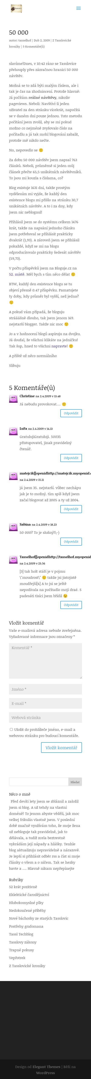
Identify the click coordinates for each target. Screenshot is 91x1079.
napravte (59, 345)
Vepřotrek (17, 957)
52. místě (16, 274)
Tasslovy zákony (22, 941)
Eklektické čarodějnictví (29, 894)
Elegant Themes (46, 1066)
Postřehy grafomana (26, 926)
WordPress (45, 1072)
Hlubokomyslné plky (26, 902)
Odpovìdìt (71, 413)
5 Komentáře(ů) (34, 46)
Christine (27, 395)
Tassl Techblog (21, 933)
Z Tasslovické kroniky (27, 965)
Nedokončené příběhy (27, 910)
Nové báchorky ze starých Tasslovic (38, 918)
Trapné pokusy (21, 949)
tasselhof (24, 40)
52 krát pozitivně (23, 886)
